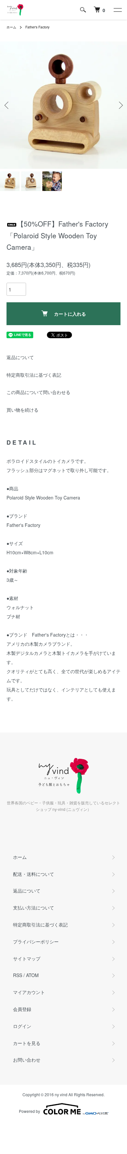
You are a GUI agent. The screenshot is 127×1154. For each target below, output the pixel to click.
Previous (7, 105)
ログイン (22, 1026)
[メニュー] (117, 10)
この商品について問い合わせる (38, 392)
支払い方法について (33, 907)
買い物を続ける (22, 409)
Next (119, 105)
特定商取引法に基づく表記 (34, 374)
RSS (17, 975)
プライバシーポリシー (36, 941)
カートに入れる (70, 313)
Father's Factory (37, 27)
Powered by (29, 1111)
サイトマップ (26, 958)
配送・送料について (33, 874)
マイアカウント (29, 992)
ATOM (32, 975)
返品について (20, 357)
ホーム (11, 27)
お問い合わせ (26, 1059)
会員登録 (22, 1009)
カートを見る (26, 1043)
